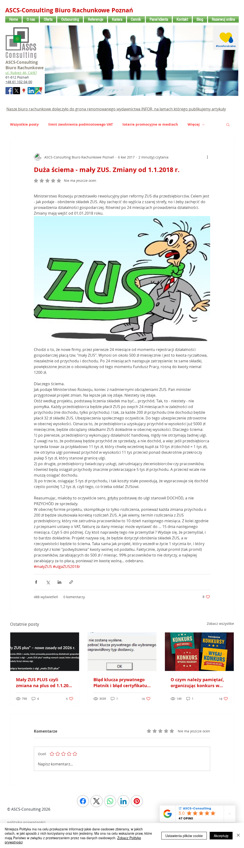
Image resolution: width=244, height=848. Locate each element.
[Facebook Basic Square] (9, 90)
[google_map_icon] (38, 90)
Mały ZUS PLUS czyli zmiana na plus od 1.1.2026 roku (44, 683)
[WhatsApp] (110, 801)
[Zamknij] (238, 835)
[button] (228, 124)
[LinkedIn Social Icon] (31, 90)
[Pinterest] (136, 801)
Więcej (194, 124)
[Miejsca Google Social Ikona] (23, 90)
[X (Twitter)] (96, 801)
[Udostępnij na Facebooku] (36, 582)
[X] (16, 90)
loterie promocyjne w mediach (150, 124)
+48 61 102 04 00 (18, 81)
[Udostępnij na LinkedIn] (59, 582)
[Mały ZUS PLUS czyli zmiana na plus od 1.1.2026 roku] (44, 651)
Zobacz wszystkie (220, 623)
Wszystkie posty (24, 124)
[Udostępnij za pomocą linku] (71, 582)
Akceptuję (221, 835)
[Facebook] (82, 801)
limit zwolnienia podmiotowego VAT (80, 124)
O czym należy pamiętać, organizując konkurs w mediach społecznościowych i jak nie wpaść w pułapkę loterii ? (197, 683)
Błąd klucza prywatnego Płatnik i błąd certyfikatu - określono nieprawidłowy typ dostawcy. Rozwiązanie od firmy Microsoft (122, 683)
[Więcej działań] (207, 157)
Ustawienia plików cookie (184, 835)
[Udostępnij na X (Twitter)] (48, 582)
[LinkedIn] (123, 801)
